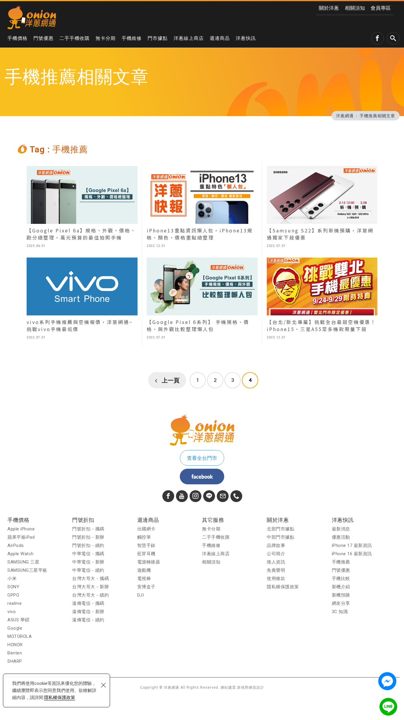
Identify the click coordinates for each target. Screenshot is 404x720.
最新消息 (341, 529)
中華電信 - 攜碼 (88, 553)
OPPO (13, 595)
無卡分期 (106, 38)
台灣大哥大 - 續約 (90, 595)
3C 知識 (340, 611)
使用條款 (276, 578)
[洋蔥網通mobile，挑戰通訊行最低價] (31, 17)
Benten (14, 653)
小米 (12, 578)
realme (14, 603)
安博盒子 (146, 586)
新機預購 (341, 595)
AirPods (15, 545)
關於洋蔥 (329, 8)
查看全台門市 (202, 458)
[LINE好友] (209, 496)
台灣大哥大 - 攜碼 (90, 578)
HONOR (15, 644)
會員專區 (381, 8)
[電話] (236, 496)
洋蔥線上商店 (189, 38)
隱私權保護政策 (59, 697)
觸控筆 (144, 537)
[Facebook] (168, 496)
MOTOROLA (19, 636)
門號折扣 (83, 520)
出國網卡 (146, 529)
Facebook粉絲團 (202, 476)
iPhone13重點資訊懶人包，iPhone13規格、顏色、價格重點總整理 (202, 208)
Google (14, 628)
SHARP (14, 661)
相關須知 (355, 8)
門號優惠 (43, 38)
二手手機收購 (74, 38)
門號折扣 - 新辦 (88, 537)
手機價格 (17, 38)
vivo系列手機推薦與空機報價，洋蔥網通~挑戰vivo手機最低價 (82, 300)
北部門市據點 (280, 529)
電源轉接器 (148, 562)
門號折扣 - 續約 (88, 545)
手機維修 (132, 38)
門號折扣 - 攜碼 (88, 529)
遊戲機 (144, 570)
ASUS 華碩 (18, 620)
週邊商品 (220, 38)
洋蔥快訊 (246, 38)
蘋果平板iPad (21, 537)
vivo (11, 611)
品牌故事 (276, 545)
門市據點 (158, 38)
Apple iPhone (21, 529)
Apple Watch (20, 553)
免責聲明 (276, 570)
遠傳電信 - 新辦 (88, 611)
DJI (140, 595)
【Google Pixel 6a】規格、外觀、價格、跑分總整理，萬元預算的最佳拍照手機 (82, 208)
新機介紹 (341, 586)
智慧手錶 (146, 545)
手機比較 (341, 578)
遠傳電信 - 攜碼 (88, 603)
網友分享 (341, 603)
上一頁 (171, 380)
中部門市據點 (280, 537)
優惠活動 (341, 537)
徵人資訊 (276, 562)
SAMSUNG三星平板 (27, 570)
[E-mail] (223, 496)
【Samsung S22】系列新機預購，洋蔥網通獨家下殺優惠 (322, 208)
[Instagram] (195, 496)
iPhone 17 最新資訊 (352, 545)
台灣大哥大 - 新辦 (90, 586)
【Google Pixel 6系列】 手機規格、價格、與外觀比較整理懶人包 (202, 300)
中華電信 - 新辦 (88, 562)
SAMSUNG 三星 (23, 562)
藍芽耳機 (146, 553)
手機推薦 (341, 562)
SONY (13, 586)
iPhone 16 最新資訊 (352, 553)
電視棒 (144, 578)
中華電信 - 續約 (88, 570)
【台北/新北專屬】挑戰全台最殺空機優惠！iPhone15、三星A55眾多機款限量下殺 (322, 300)
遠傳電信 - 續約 (88, 620)
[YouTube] (182, 496)
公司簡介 (276, 553)
